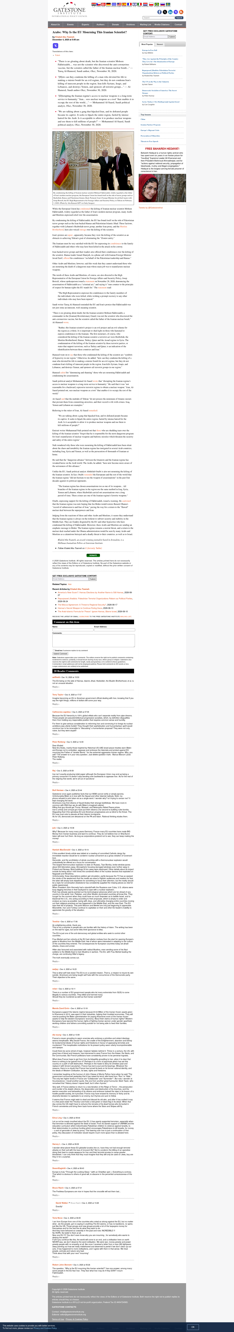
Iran (70, 584)
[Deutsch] (108, 5)
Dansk (103, 6)
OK (193, 1327)
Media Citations (162, 24)
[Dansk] (103, 5)
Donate (115, 24)
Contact (178, 24)
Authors (100, 24)
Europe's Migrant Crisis (150, 130)
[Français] (129, 5)
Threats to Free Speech (149, 141)
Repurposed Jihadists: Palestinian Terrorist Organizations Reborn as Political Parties (95, 598)
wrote (66, 322)
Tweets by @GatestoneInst (151, 207)
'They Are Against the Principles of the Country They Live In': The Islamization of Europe (160, 60)
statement (90, 281)
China (143, 119)
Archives (130, 24)
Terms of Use (58, 1319)
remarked (93, 410)
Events (70, 24)
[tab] (147, 44)
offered (67, 258)
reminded (88, 474)
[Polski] (151, 5)
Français (129, 6)
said (63, 398)
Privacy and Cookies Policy (45, 1328)
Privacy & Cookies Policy (77, 1319)
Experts (85, 24)
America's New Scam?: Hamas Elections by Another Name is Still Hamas (90, 592)
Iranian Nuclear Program (150, 124)
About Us (55, 24)
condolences (115, 243)
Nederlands (145, 6)
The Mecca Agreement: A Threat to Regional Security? (82, 604)
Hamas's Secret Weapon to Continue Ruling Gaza (80, 608)
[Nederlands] (145, 5)
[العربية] (94, 5)
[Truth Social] (55, 48)
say (71, 354)
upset (70, 234)
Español (124, 6)
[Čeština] (98, 5)
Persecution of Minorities (150, 135)
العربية (93, 6)
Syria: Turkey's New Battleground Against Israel (160, 101)
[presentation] (147, 44)
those (98, 430)
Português (157, 6)
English (119, 6)
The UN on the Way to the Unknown (155, 81)
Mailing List (145, 24)
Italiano (139, 6)
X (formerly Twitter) (93, 548)
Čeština (98, 6)
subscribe (84, 616)
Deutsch (108, 6)
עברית (134, 6)
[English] (119, 5)
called (63, 372)
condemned (85, 208)
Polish (57, 55)
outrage (82, 229)
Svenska (168, 6)
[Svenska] (168, 5)
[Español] (124, 5)
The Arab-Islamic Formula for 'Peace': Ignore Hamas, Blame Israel (87, 611)
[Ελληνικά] (114, 5)
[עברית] (134, 5)
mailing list (125, 616)
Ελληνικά (114, 6)
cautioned (126, 500)
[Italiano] (139, 5)
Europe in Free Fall (149, 50)
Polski (151, 6)
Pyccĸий (162, 6)
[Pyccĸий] (162, 5)
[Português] (157, 5)
